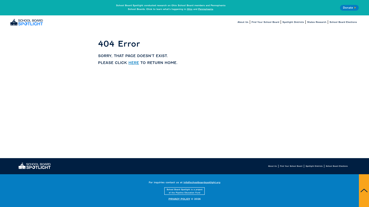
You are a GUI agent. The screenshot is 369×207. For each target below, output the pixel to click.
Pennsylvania (205, 9)
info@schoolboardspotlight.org (201, 182)
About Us (272, 166)
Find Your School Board (291, 166)
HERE (133, 63)
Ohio (189, 9)
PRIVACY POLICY (179, 199)
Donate (348, 7)
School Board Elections (337, 166)
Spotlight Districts (314, 166)
